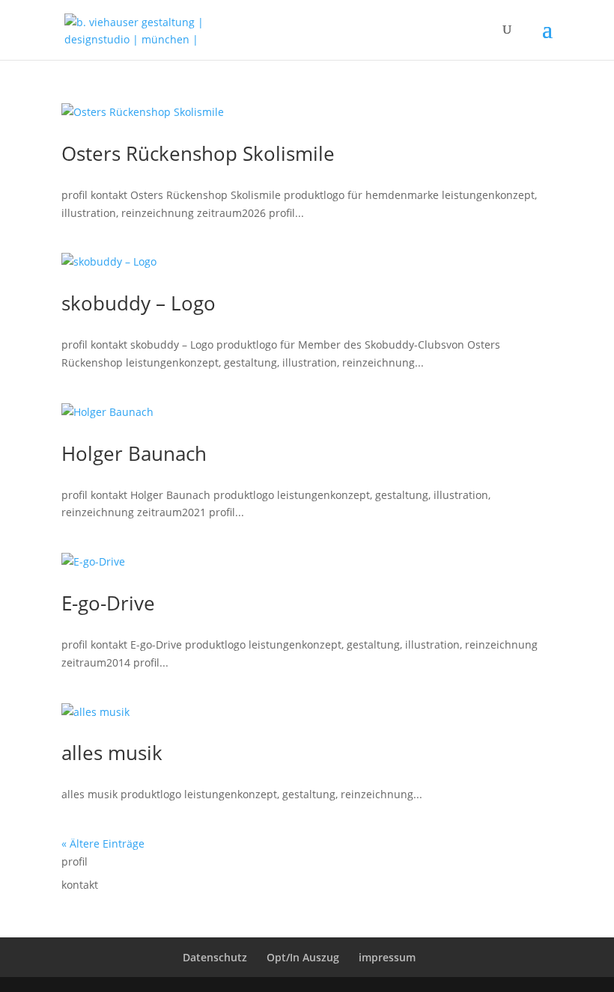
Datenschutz (215, 957)
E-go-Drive (108, 603)
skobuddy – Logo (138, 303)
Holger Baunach (134, 453)
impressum (387, 957)
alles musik (111, 752)
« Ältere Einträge (103, 843)
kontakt (79, 885)
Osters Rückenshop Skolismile (198, 153)
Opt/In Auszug (303, 957)
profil (74, 861)
